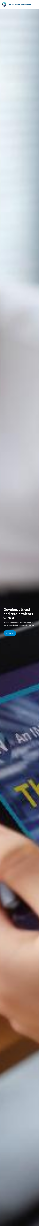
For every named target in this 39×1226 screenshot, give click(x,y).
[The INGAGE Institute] (17, 4)
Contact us (10, 633)
